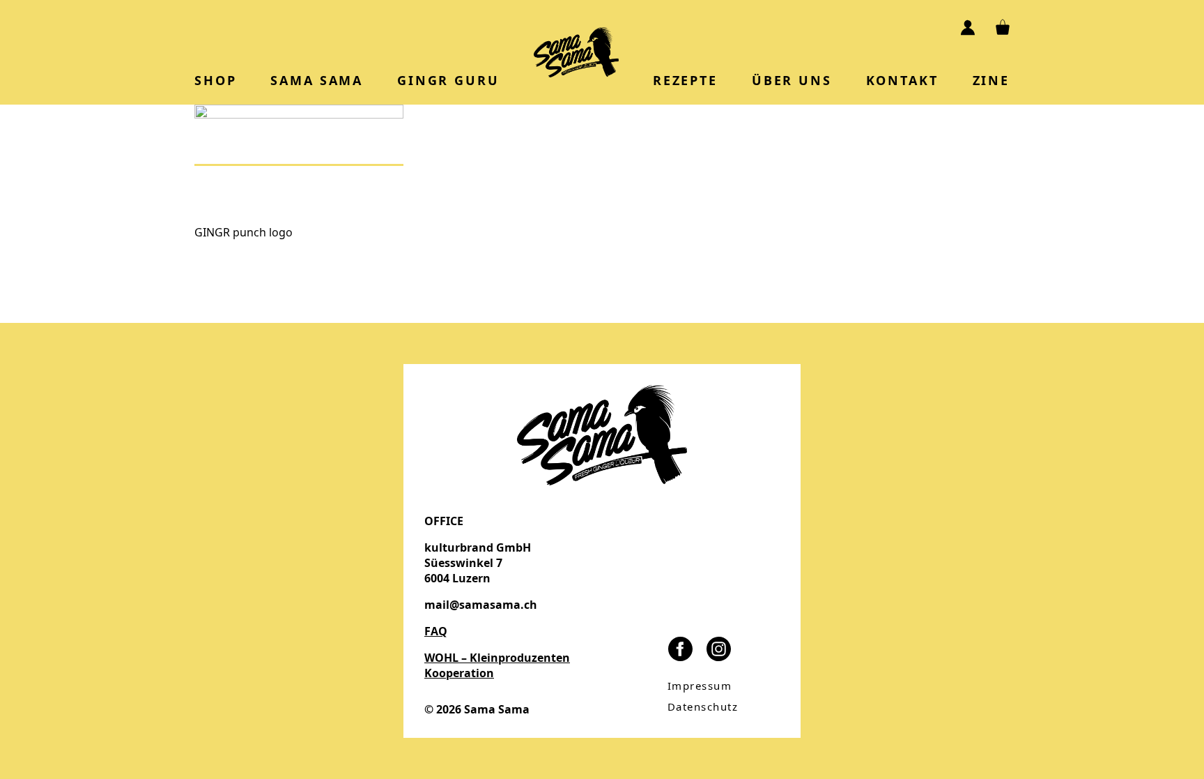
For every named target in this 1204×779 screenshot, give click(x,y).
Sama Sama (316, 80)
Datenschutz (703, 706)
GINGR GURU (448, 80)
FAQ (435, 631)
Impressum (699, 686)
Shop (215, 80)
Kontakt (902, 80)
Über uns (792, 80)
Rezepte (685, 80)
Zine (991, 80)
